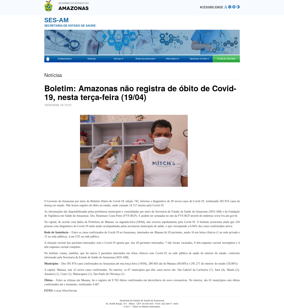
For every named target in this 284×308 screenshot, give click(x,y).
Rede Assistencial (144, 58)
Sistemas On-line (198, 58)
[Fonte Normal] (225, 7)
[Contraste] (238, 7)
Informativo (171, 58)
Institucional (64, 58)
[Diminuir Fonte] (229, 7)
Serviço (117, 58)
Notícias (92, 58)
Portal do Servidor (226, 58)
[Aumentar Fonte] (234, 7)
